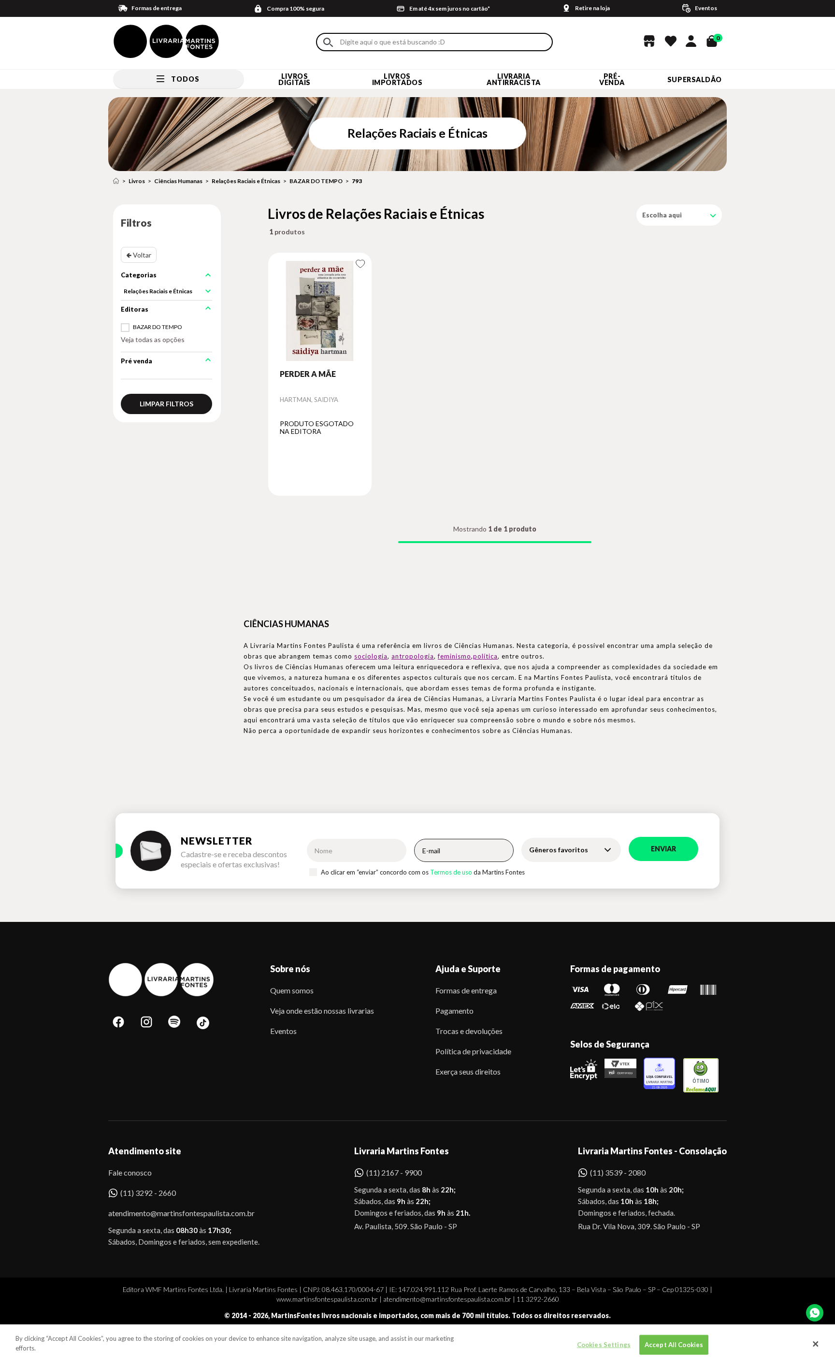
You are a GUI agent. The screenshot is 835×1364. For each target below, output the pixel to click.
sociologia (371, 656)
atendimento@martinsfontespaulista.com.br (172, 1213)
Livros (137, 181)
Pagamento (454, 1010)
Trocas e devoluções (469, 1030)
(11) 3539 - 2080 (618, 1172)
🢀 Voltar (138, 255)
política (485, 656)
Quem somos (292, 990)
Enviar (663, 849)
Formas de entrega (466, 990)
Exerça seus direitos (468, 1071)
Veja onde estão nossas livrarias (322, 1010)
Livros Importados (397, 79)
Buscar (328, 42)
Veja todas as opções (153, 339)
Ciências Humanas (178, 181)
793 (357, 181)
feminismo (454, 656)
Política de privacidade (473, 1051)
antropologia (412, 656)
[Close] (816, 1344)
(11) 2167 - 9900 (394, 1172)
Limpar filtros (166, 404)
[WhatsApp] (814, 1312)
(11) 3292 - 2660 (148, 1192)
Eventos (283, 1030)
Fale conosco (130, 1172)
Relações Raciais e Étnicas (246, 181)
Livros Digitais (294, 79)
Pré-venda (612, 79)
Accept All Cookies (674, 1345)
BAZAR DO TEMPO (316, 181)
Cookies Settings (604, 1345)
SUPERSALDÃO (694, 79)
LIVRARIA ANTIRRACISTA (514, 79)
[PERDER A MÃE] (320, 310)
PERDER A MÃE (308, 373)
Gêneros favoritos (558, 850)
